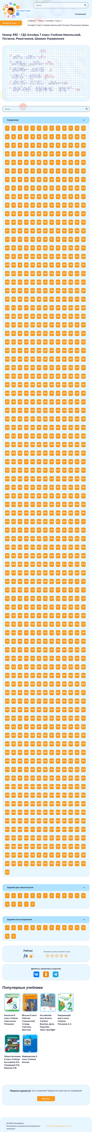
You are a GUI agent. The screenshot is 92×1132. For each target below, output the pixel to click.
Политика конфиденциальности (58, 1126)
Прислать (46, 1098)
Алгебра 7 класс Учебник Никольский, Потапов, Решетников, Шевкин (58, 25)
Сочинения (80, 14)
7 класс (40, 20)
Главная (31, 20)
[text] (66, 955)
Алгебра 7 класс (53, 20)
